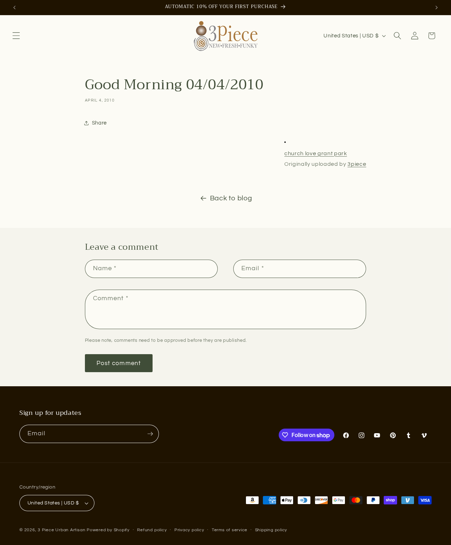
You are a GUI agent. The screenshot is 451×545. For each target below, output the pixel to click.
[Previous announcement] (14, 7)
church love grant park (315, 153)
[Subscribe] (150, 434)
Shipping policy (271, 530)
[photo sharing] (285, 142)
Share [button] (99, 123)
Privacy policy (189, 530)
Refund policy (152, 530)
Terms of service (229, 530)
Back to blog (231, 198)
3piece (356, 164)
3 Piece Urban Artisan (61, 530)
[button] (16, 35)
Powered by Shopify (108, 530)
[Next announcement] (436, 7)
